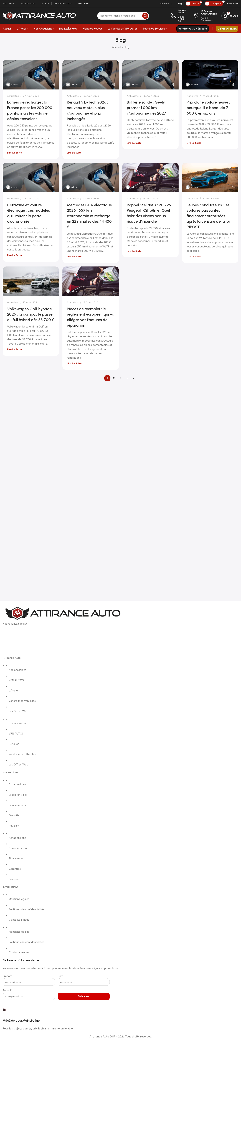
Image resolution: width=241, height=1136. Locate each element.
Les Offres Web (18, 711)
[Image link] (62, 613)
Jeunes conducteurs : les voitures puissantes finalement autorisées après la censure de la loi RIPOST (208, 216)
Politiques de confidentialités (26, 909)
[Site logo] (39, 15)
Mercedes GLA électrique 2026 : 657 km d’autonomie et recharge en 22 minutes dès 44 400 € (89, 216)
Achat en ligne (17, 784)
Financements (17, 805)
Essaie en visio (18, 794)
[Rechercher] (145, 16)
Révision (14, 825)
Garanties (15, 815)
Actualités (13, 95)
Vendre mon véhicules (22, 700)
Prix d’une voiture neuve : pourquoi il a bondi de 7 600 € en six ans (208, 108)
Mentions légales (19, 899)
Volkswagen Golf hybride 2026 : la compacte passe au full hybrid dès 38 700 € (30, 314)
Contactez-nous (19, 919)
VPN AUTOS (16, 680)
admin (14, 84)
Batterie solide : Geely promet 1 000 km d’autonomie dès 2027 (146, 108)
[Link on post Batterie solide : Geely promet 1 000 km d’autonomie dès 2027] (150, 74)
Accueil (116, 47)
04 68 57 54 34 (181, 19)
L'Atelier (14, 690)
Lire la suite (14, 152)
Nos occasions (17, 670)
